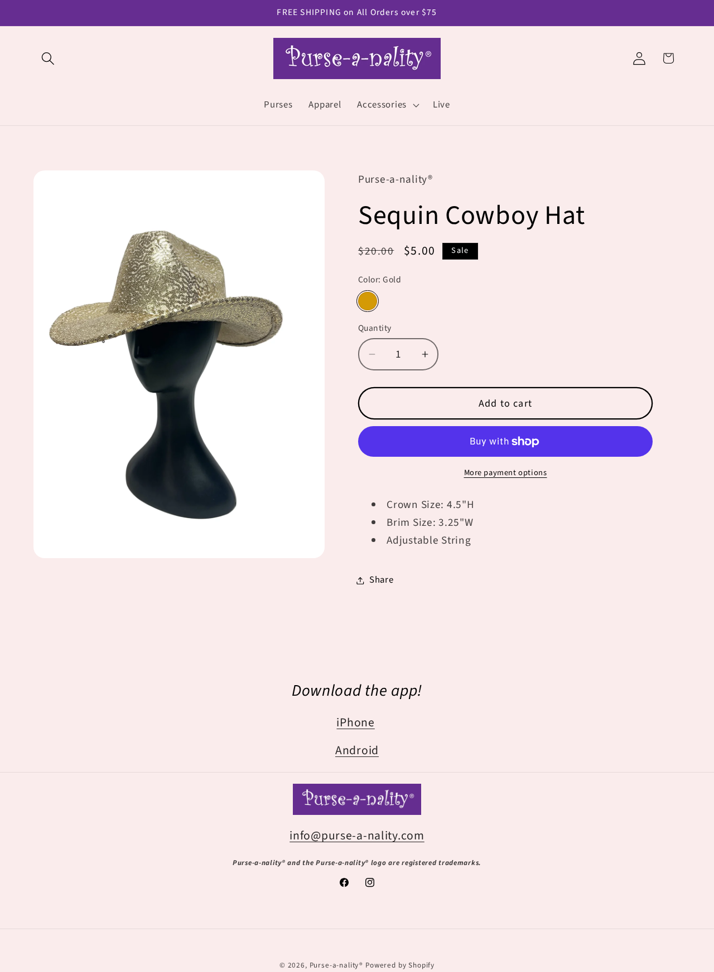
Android (357, 750)
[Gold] (367, 301)
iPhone (355, 722)
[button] (48, 58)
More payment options (505, 472)
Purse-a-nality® (337, 965)
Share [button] (381, 580)
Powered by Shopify (400, 965)
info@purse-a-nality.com (357, 835)
